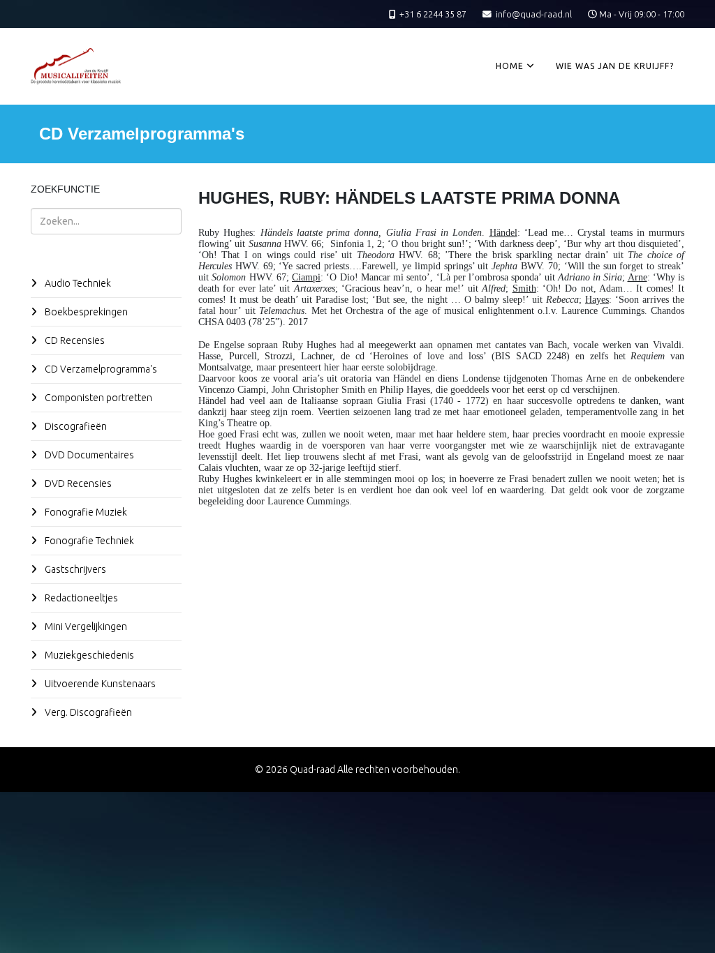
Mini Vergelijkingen (85, 626)
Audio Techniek (77, 283)
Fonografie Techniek (88, 540)
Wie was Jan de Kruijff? (615, 65)
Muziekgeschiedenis (88, 655)
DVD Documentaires (88, 454)
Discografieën (75, 426)
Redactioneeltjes (80, 597)
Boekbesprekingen (85, 311)
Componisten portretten (97, 397)
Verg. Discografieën (87, 712)
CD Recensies (74, 340)
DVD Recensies (77, 483)
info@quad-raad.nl (534, 14)
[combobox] (106, 221)
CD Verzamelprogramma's (100, 369)
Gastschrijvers (74, 569)
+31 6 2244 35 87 (432, 14)
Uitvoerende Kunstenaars (99, 683)
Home (510, 65)
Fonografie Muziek (85, 512)
